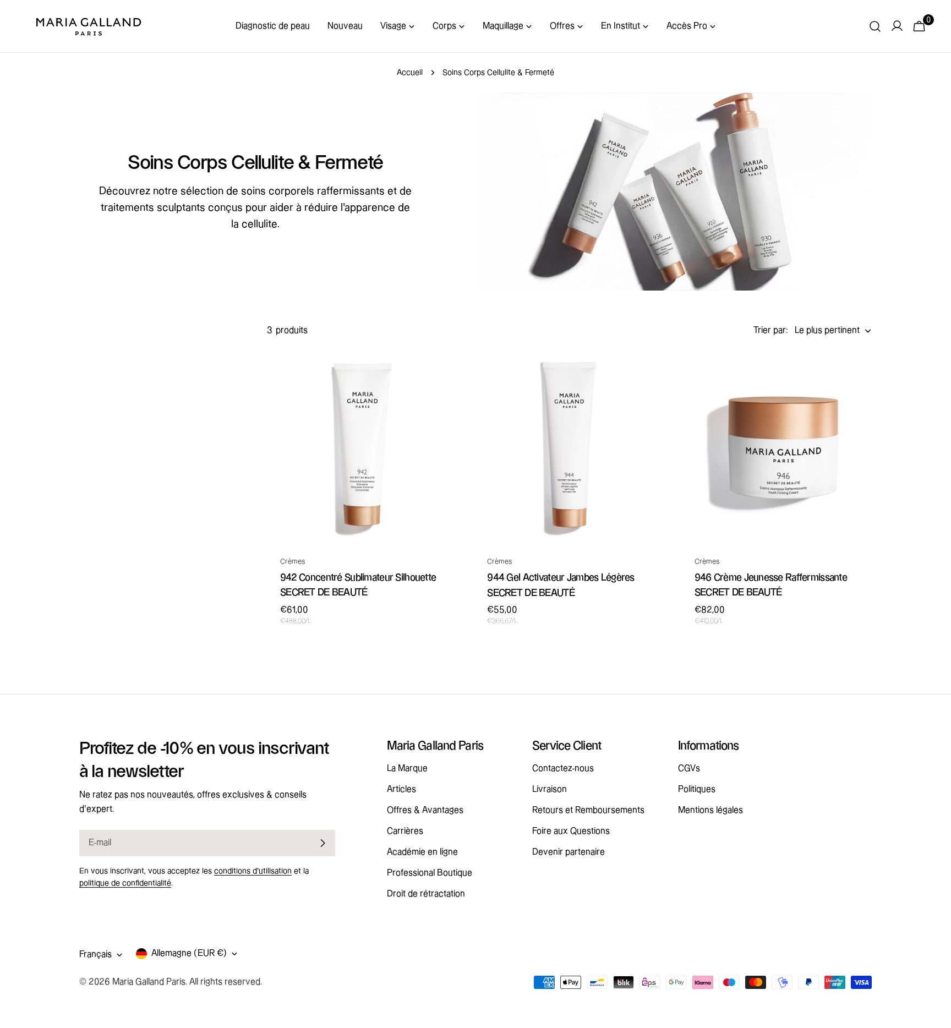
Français (95, 954)
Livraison (549, 789)
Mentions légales (710, 810)
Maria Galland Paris (148, 982)
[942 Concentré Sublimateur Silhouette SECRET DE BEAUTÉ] (362, 446)
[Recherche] (875, 26)
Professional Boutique (429, 873)
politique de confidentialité (125, 883)
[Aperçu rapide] (441, 375)
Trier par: (770, 330)
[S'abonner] (322, 843)
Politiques (696, 789)
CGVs (689, 768)
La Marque (407, 768)
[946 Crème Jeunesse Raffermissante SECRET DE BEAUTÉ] (776, 446)
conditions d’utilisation (253, 871)
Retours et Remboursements (588, 810)
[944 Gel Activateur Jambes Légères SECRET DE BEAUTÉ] (569, 446)
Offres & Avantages (425, 810)
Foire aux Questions (571, 831)
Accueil (410, 72)
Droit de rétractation (426, 894)
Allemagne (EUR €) (189, 953)
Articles (401, 789)
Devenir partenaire (568, 852)
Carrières (405, 831)
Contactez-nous (563, 768)
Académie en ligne (422, 852)
